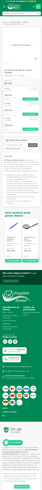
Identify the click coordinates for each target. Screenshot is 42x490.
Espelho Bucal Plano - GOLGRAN (29, 239)
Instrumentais (14, 22)
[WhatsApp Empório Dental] (5, 341)
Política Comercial (9, 321)
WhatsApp (6, 324)
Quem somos (7, 313)
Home (4, 22)
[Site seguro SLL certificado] (12, 430)
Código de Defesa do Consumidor (10, 328)
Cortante (25, 22)
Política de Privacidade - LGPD (32, 314)
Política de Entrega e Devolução (10, 317)
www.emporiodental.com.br (13, 450)
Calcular (32, 145)
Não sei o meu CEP (13, 148)
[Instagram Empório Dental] (10, 341)
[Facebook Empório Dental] (15, 341)
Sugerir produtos (11, 281)
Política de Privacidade (16, 481)
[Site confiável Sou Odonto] (12, 443)
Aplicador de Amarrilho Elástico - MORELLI (12, 239)
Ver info (34, 89)
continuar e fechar (21, 486)
